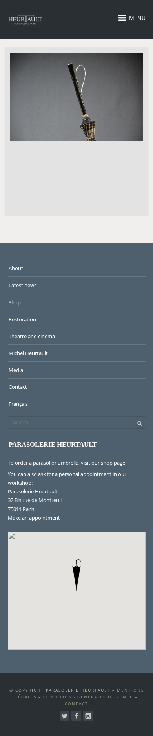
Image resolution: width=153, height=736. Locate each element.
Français (18, 403)
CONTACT (76, 703)
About (16, 268)
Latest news (22, 285)
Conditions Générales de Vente (88, 696)
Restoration (22, 319)
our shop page (108, 462)
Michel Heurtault (28, 353)
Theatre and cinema (32, 336)
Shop (15, 302)
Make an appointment (34, 517)
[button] (76, 575)
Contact (18, 386)
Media (16, 369)
